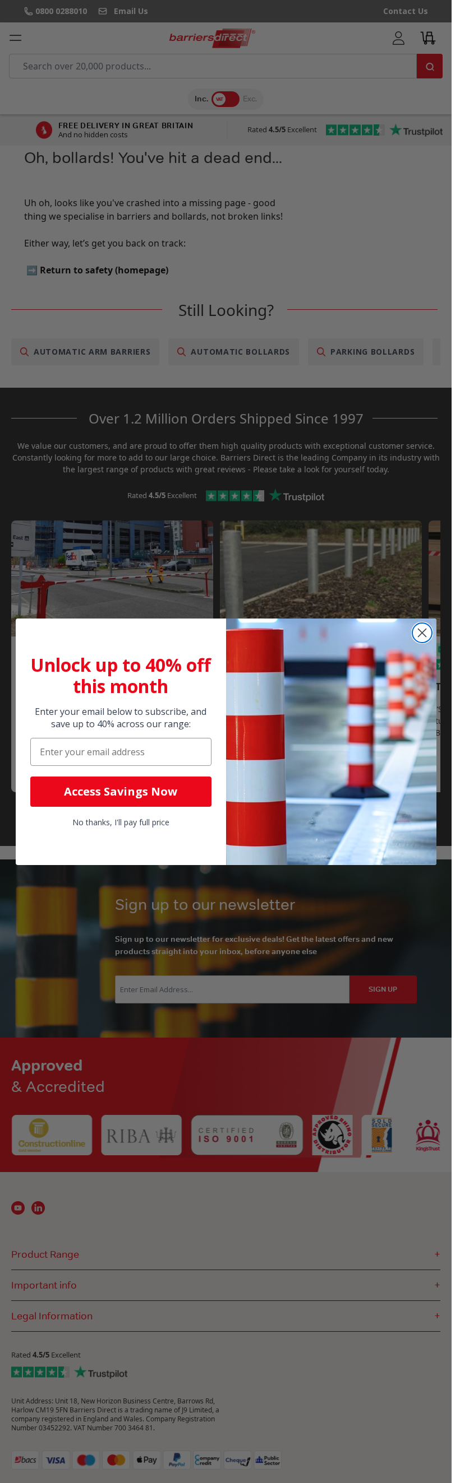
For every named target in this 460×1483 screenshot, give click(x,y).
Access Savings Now (120, 791)
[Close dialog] (422, 633)
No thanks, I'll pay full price (120, 822)
